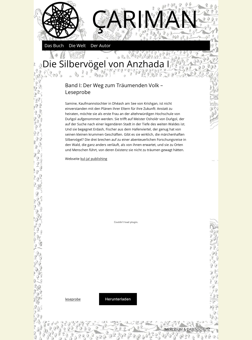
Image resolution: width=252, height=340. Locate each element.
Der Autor (101, 45)
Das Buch (54, 45)
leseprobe (73, 299)
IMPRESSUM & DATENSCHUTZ (187, 329)
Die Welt (77, 45)
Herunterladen (118, 299)
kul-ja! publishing (93, 158)
